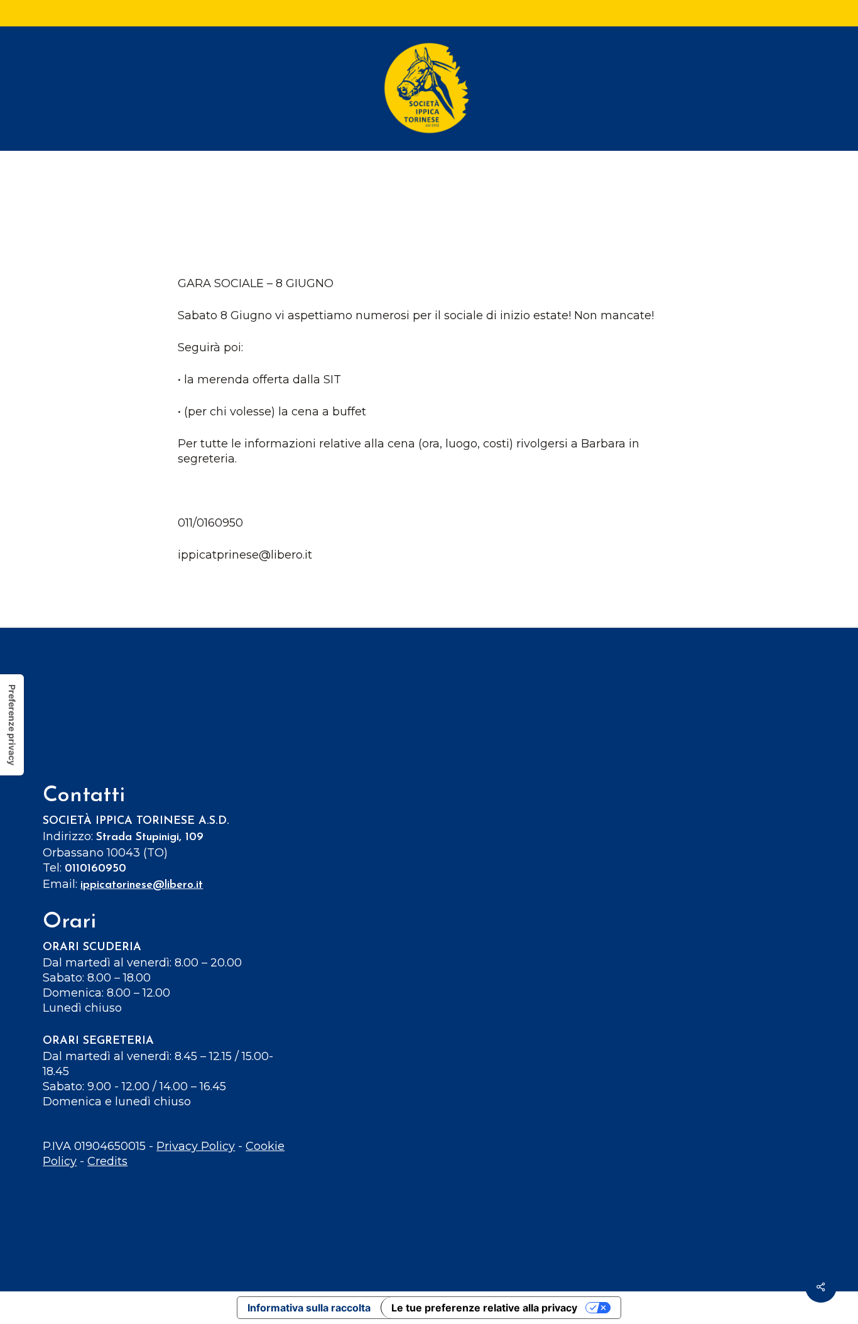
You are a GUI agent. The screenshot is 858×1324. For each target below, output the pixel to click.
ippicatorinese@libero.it (141, 885)
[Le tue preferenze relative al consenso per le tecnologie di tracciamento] (12, 724)
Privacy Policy (195, 1146)
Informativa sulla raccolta (309, 1307)
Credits (107, 1161)
